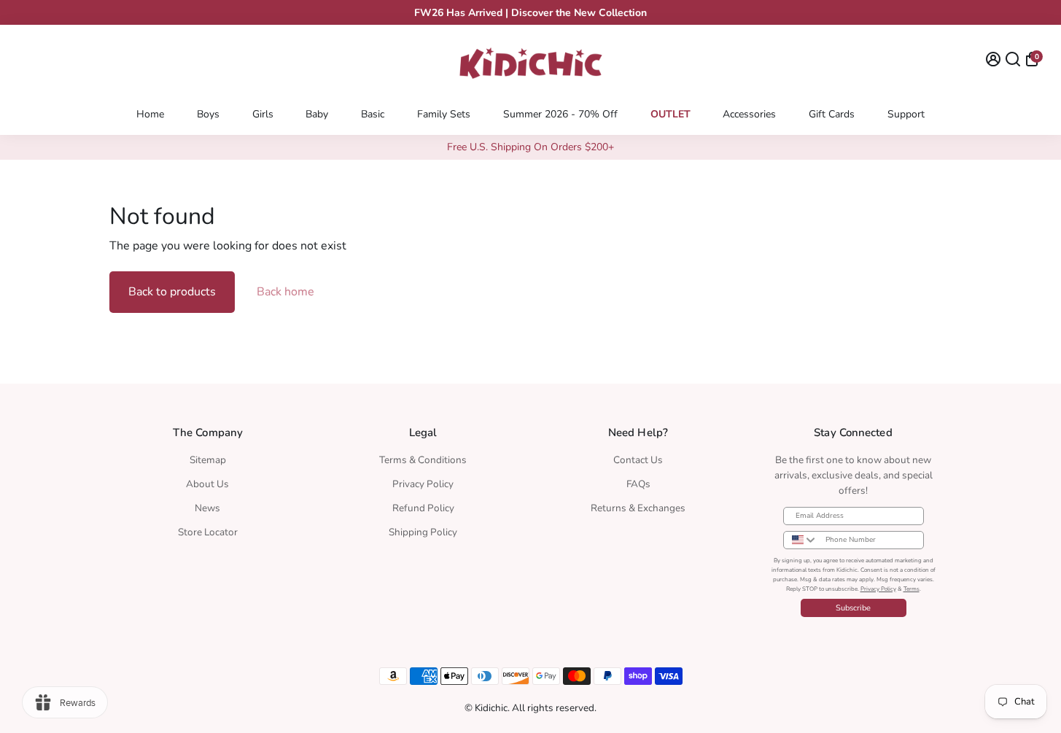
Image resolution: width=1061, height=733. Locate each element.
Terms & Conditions (423, 460)
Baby (317, 114)
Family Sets (443, 114)
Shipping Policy (423, 532)
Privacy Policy (423, 484)
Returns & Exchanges (638, 508)
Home (150, 114)
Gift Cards (832, 114)
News (207, 508)
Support (906, 114)
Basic (372, 114)
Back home (285, 292)
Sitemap (208, 460)
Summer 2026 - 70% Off (560, 114)
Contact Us (638, 460)
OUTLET (670, 114)
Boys (208, 114)
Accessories (749, 114)
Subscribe (853, 607)
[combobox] (801, 540)
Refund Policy (423, 508)
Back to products (172, 292)
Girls (262, 114)
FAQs (638, 484)
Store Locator (208, 532)
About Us (207, 484)
